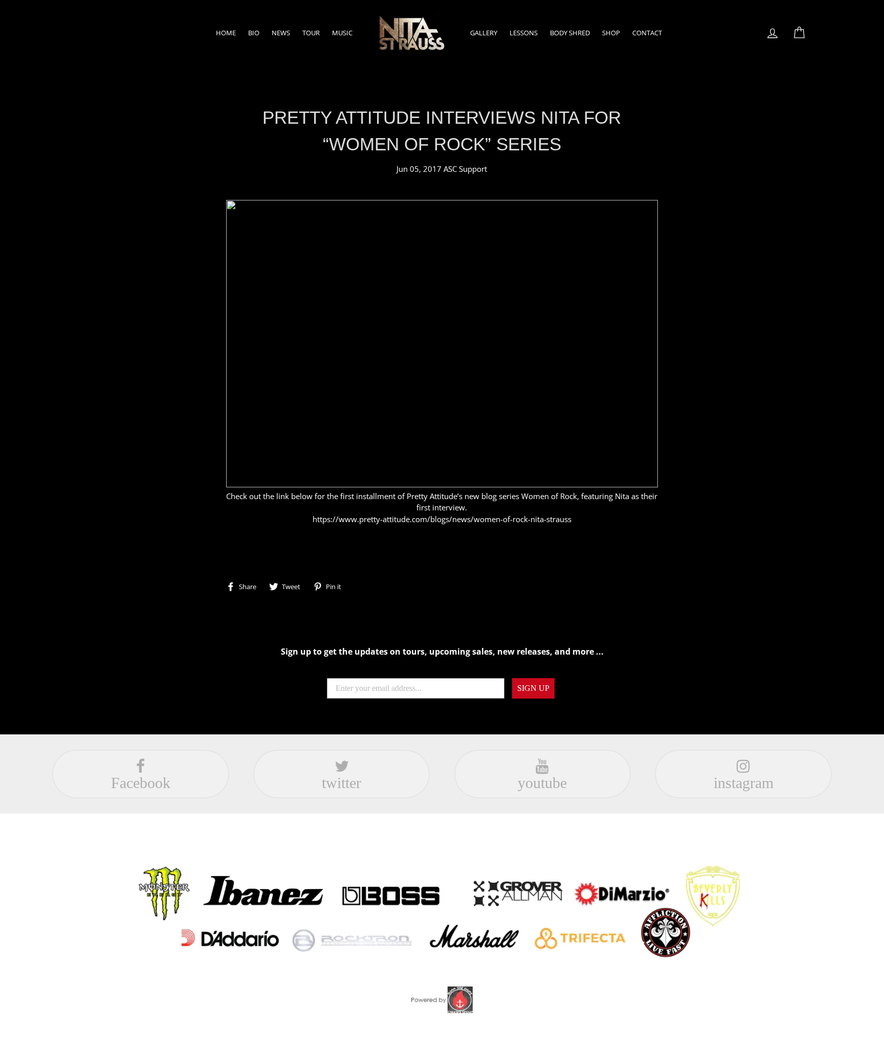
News (281, 32)
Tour (311, 32)
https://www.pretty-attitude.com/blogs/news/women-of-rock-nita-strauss (442, 519)
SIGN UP (533, 688)
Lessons (524, 32)
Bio (253, 32)
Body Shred (570, 32)
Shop (611, 32)
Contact (647, 32)
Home (226, 32)
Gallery (483, 32)
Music (342, 32)
